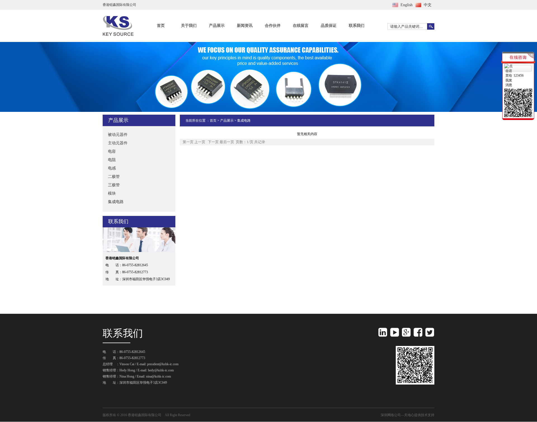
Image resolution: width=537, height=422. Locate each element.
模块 (112, 193)
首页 (161, 25)
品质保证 (328, 25)
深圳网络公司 (391, 415)
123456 (519, 75)
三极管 (114, 185)
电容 (112, 151)
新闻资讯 (245, 25)
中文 (428, 5)
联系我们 (356, 25)
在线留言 (300, 25)
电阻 (112, 160)
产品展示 (217, 25)
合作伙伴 (273, 25)
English (407, 5)
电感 (112, 168)
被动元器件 (118, 135)
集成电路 (116, 202)
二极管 (114, 177)
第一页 (188, 142)
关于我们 (189, 25)
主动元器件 (118, 143)
